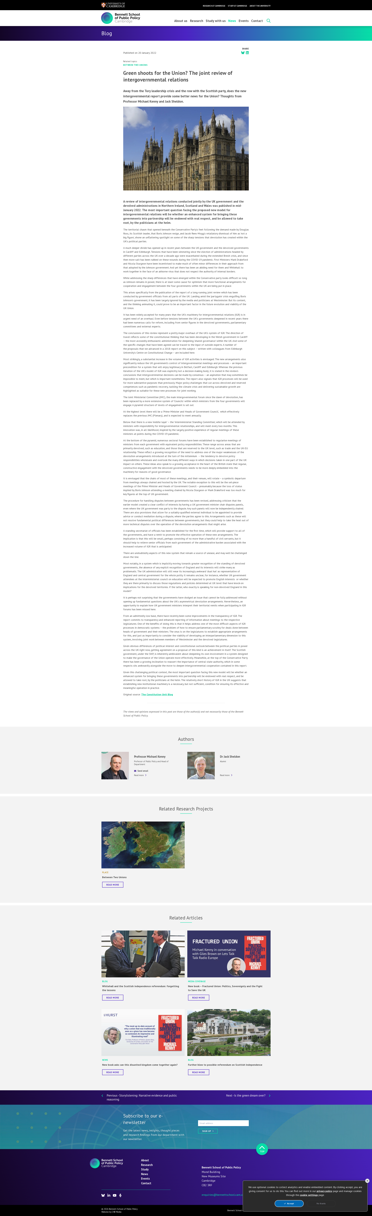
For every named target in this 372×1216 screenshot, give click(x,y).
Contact (257, 21)
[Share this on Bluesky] (243, 52)
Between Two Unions (135, 65)
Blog (106, 33)
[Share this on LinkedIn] (247, 52)
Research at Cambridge (214, 6)
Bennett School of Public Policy (241, 1210)
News (232, 21)
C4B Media (116, 1211)
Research (196, 21)
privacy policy (324, 1191)
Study (145, 1169)
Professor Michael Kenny (150, 757)
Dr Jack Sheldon (230, 757)
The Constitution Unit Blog (157, 694)
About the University (260, 6)
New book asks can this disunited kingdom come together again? (140, 1064)
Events (244, 21)
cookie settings (309, 1195)
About (145, 1160)
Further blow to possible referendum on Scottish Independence (225, 1064)
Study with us (216, 21)
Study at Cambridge (237, 6)
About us (180, 21)
